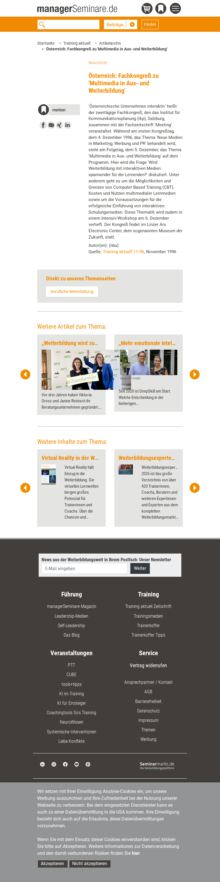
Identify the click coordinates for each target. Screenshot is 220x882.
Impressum (148, 720)
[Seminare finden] (157, 765)
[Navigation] (176, 9)
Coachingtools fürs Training (71, 712)
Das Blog (72, 635)
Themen (148, 730)
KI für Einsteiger (71, 703)
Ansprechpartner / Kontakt (148, 682)
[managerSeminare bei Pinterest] (88, 764)
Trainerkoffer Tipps (148, 635)
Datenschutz (148, 711)
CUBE (71, 674)
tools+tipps (72, 684)
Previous (25, 374)
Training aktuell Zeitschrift (148, 606)
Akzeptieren (52, 863)
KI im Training (71, 693)
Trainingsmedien (148, 616)
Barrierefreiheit (148, 701)
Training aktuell (76, 43)
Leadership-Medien (71, 616)
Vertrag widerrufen (148, 665)
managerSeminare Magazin (71, 606)
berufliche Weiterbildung (72, 291)
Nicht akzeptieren (89, 863)
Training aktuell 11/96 (123, 251)
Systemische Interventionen (71, 732)
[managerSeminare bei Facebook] (65, 764)
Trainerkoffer (148, 625)
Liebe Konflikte (71, 741)
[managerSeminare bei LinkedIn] (42, 764)
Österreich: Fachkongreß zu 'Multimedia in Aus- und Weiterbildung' (106, 49)
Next (194, 374)
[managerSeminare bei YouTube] (77, 764)
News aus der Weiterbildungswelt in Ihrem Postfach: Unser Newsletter (106, 559)
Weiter (140, 568)
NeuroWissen (71, 722)
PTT (71, 665)
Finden (150, 24)
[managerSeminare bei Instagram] (54, 764)
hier (136, 853)
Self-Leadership (71, 625)
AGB (148, 691)
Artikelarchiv (110, 43)
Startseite (45, 43)
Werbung (148, 739)
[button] (58, 110)
